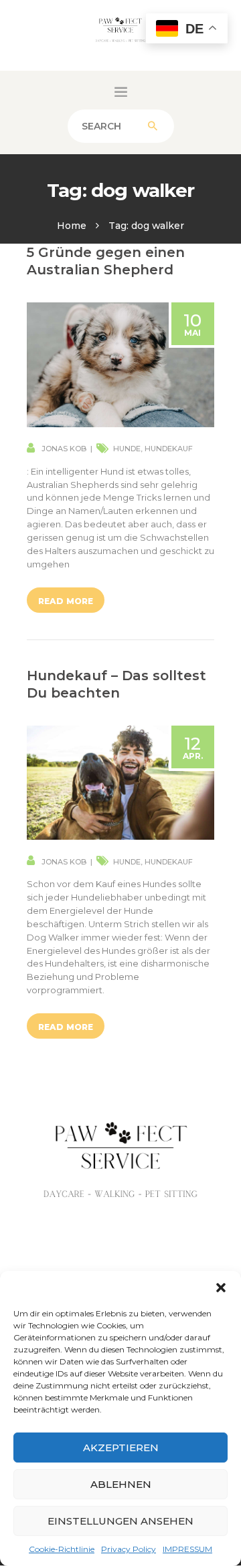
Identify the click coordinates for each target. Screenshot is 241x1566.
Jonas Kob (63, 448)
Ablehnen (120, 1484)
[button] (221, 1287)
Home (71, 225)
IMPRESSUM (187, 1549)
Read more (65, 601)
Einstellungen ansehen (120, 1521)
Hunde (127, 448)
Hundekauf (169, 448)
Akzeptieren (121, 1447)
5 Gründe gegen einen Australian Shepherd (106, 261)
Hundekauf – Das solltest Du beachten (116, 684)
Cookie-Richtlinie (61, 1549)
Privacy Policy (128, 1549)
